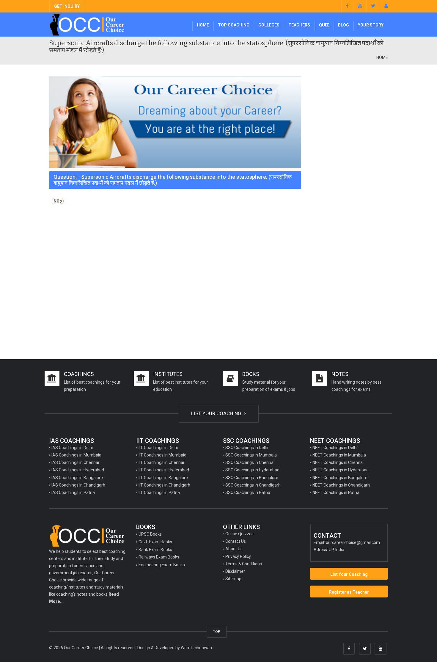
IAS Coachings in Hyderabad (77, 470)
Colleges (268, 25)
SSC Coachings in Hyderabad (252, 470)
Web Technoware (197, 647)
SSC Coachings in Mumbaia (251, 455)
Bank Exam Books (155, 549)
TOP (216, 631)
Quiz (324, 25)
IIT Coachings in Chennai (161, 462)
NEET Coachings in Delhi (334, 447)
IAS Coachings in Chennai (75, 462)
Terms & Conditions (243, 563)
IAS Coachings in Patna (73, 492)
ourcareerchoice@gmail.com (353, 542)
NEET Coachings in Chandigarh (341, 485)
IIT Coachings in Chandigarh (164, 485)
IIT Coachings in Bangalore (163, 477)
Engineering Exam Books (162, 564)
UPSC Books (150, 534)
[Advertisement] (349, 165)
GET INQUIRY (67, 6)
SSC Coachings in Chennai (249, 462)
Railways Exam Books (159, 557)
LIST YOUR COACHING (217, 413)
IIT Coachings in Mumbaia (162, 455)
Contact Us (235, 541)
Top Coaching (233, 25)
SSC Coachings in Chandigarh (253, 485)
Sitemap (233, 578)
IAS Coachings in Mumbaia (76, 455)
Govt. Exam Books (155, 541)
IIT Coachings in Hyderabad (164, 470)
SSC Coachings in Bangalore (251, 477)
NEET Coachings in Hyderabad (340, 470)
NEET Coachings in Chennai (338, 462)
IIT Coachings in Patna (159, 492)
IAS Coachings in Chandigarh (78, 485)
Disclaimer (235, 571)
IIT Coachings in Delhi (158, 447)
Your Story (370, 25)
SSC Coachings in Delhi (246, 447)
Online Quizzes (239, 533)
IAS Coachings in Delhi (72, 447)
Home (203, 25)
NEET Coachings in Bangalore (339, 477)
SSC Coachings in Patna (247, 492)
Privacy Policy (238, 556)
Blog (343, 25)
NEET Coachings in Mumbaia (339, 455)
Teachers (299, 25)
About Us (234, 548)
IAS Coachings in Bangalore (77, 477)
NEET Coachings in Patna (335, 492)
